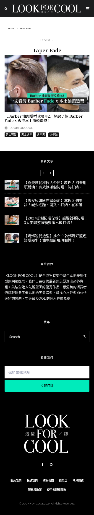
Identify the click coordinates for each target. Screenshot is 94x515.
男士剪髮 (11, 134)
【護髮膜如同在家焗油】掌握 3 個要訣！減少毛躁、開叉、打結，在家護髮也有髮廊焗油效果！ (55, 202)
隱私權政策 (35, 489)
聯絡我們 (32, 480)
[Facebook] (42, 464)
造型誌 (54, 134)
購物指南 (48, 480)
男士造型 (26, 134)
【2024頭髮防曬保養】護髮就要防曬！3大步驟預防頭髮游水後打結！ (56, 220)
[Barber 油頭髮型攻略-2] (47, 83)
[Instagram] (51, 464)
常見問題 (78, 480)
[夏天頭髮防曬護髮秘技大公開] (12, 185)
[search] (84, 336)
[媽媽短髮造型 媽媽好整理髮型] (12, 238)
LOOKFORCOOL (21, 127)
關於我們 (15, 480)
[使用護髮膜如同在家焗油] (12, 202)
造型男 (41, 134)
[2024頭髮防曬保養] (12, 220)
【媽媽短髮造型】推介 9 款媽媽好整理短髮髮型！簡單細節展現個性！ (55, 238)
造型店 (63, 480)
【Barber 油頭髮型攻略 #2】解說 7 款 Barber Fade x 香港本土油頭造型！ (44, 118)
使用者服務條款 (56, 489)
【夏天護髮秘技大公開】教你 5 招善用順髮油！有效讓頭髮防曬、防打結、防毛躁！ (55, 184)
